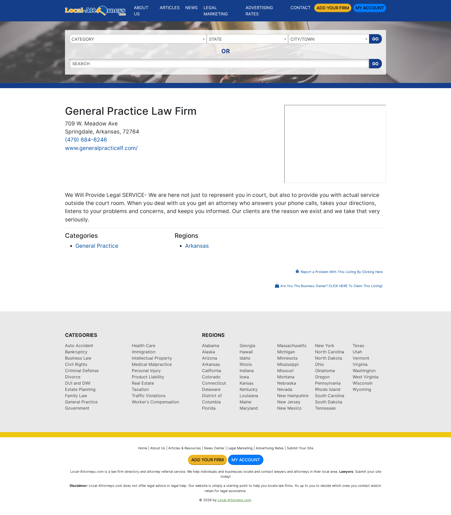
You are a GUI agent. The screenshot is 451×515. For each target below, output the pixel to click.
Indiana (247, 370)
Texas (358, 345)
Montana (285, 376)
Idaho (245, 358)
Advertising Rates (259, 10)
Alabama (210, 345)
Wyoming (362, 389)
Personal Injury (146, 370)
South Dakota (328, 401)
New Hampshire (292, 395)
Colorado (211, 376)
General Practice (96, 246)
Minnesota (287, 358)
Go (375, 38)
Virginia (360, 364)
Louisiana (249, 395)
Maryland (249, 408)
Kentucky (249, 389)
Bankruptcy (76, 351)
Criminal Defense (82, 370)
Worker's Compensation (155, 401)
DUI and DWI (77, 383)
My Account (369, 7)
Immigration (143, 351)
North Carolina (329, 351)
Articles (170, 7)
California (211, 370)
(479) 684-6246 (86, 139)
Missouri (285, 370)
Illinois (246, 364)
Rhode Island (327, 389)
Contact (300, 7)
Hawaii (246, 351)
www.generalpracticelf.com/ (101, 148)
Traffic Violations (148, 395)
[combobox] (138, 39)
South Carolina (329, 395)
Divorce (72, 376)
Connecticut (214, 383)
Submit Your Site (300, 448)
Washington (364, 370)
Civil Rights (76, 364)
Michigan (286, 351)
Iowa (244, 376)
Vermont (361, 358)
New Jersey (288, 401)
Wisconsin (362, 383)
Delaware (211, 389)
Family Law (76, 395)
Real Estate (143, 383)
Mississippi (288, 364)
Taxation (140, 389)
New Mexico (289, 408)
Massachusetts (291, 345)
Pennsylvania (328, 383)
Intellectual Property (152, 358)
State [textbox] (215, 39)
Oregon (322, 376)
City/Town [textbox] (302, 39)
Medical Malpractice (152, 364)
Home (142, 448)
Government (77, 408)
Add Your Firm (333, 7)
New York (324, 345)
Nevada (284, 389)
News (191, 7)
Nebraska (286, 383)
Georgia (247, 345)
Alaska (208, 351)
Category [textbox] (83, 39)
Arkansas (197, 246)
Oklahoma (325, 370)
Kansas (246, 383)
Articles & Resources (184, 448)
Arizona (209, 358)
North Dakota (328, 358)
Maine (245, 401)
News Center (214, 448)
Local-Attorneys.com (234, 500)
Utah (357, 351)
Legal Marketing (216, 10)
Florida (209, 408)
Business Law (78, 358)
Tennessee (325, 408)
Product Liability (148, 376)
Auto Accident (79, 345)
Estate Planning (80, 389)
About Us (141, 10)
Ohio (319, 364)
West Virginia (365, 376)
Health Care (143, 345)
